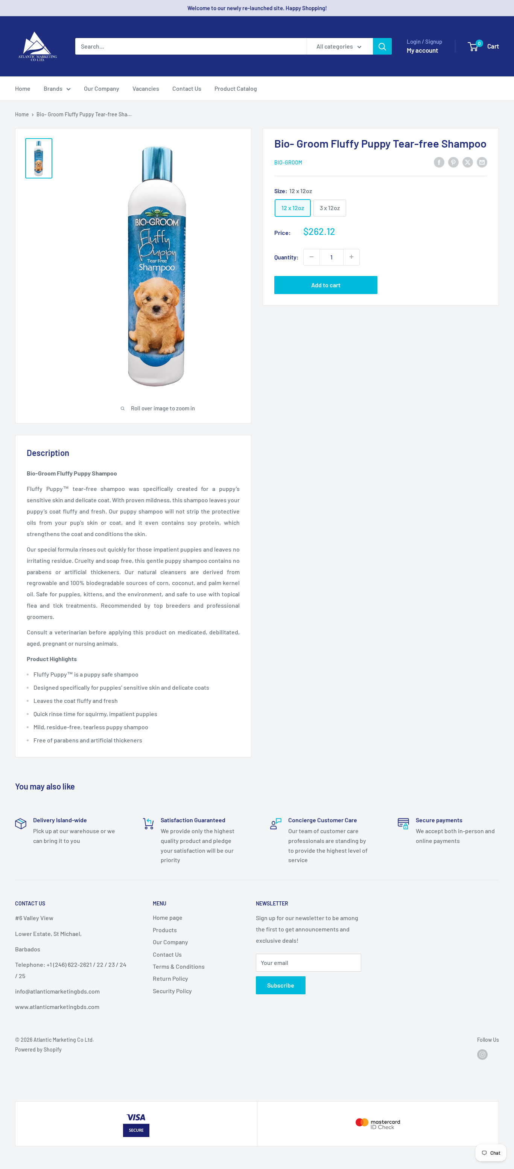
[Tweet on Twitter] (467, 162)
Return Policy (170, 978)
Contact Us (186, 88)
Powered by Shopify (38, 1049)
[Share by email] (482, 162)
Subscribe (280, 985)
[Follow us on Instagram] (482, 1054)
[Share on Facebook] (439, 162)
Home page (167, 917)
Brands (53, 88)
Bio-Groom (288, 162)
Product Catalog (235, 88)
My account (422, 50)
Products (165, 929)
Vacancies (145, 88)
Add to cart (326, 284)
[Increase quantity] (351, 257)
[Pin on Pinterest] (453, 162)
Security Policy (172, 990)
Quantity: (286, 257)
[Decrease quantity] (311, 257)
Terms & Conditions (179, 966)
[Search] (382, 46)
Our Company (101, 88)
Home (22, 88)
